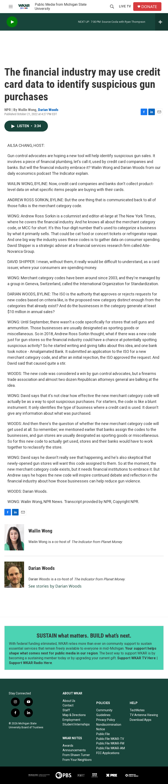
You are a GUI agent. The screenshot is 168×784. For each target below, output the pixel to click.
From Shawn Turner (76, 755)
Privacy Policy (105, 720)
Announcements (74, 750)
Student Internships (76, 724)
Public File (103, 734)
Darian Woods (48, 110)
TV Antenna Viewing (144, 715)
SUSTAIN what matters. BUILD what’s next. (84, 635)
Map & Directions (74, 715)
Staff (66, 710)
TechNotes (137, 710)
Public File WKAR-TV (110, 739)
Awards (68, 745)
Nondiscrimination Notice (108, 727)
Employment (71, 720)
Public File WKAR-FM (110, 743)
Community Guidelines (104, 712)
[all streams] (161, 22)
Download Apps (140, 720)
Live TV (125, 6)
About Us (69, 700)
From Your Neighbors (77, 759)
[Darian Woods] (14, 575)
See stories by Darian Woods (55, 586)
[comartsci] (39, 775)
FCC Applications (107, 753)
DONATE (149, 6)
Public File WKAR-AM (110, 748)
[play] (12, 21)
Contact (68, 705)
